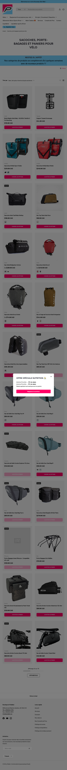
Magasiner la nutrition (33, 391)
